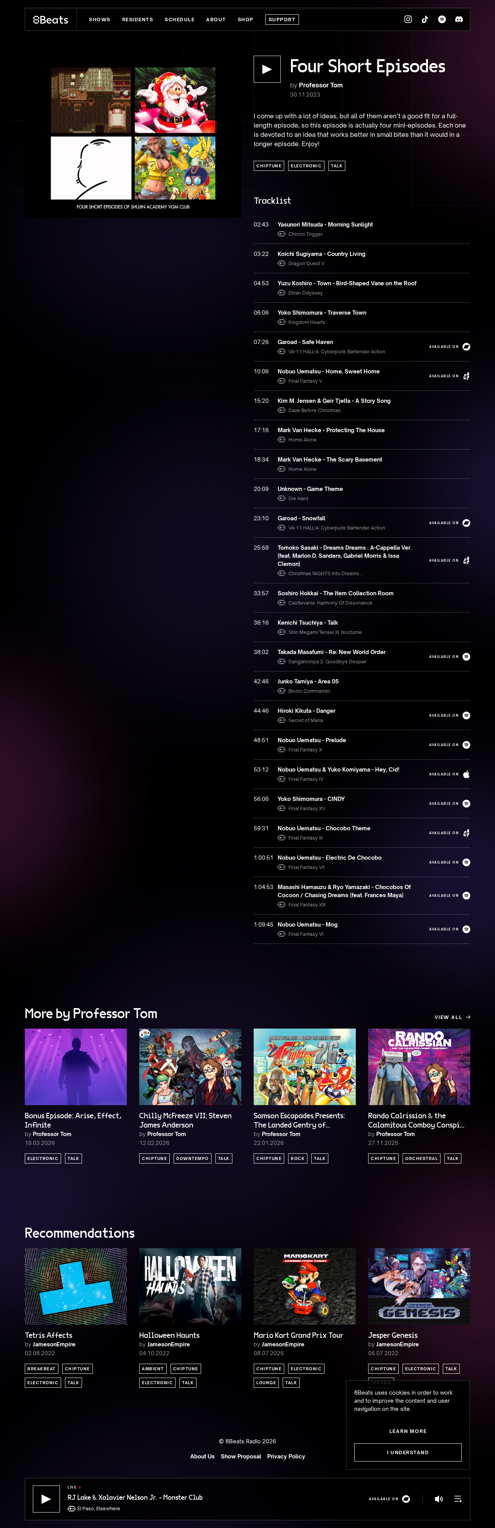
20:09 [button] (261, 488)
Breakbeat (41, 1368)
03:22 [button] (261, 253)
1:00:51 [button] (262, 857)
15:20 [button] (261, 400)
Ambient (153, 1368)
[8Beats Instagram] (407, 19)
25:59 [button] (261, 547)
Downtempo (192, 1158)
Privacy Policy (286, 1456)
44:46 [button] (261, 710)
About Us (202, 1456)
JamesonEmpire (54, 1344)
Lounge (266, 1382)
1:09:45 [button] (262, 924)
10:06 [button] (261, 371)
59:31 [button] (261, 828)
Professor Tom (321, 85)
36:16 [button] (261, 622)
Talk (337, 166)
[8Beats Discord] (459, 19)
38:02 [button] (261, 652)
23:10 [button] (261, 518)
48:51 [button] (261, 740)
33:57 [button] (261, 593)
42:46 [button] (261, 681)
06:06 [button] (261, 312)
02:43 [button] (261, 224)
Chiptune (269, 166)
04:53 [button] (261, 283)
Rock (298, 1158)
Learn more (408, 1431)
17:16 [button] (261, 430)
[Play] (46, 1499)
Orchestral (421, 1158)
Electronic (306, 166)
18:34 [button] (261, 459)
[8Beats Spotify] (442, 19)
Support (282, 19)
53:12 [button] (261, 769)
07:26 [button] (261, 342)
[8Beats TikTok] (425, 19)
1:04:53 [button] (262, 887)
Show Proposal (241, 1456)
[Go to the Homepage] (51, 19)
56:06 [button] (261, 799)
